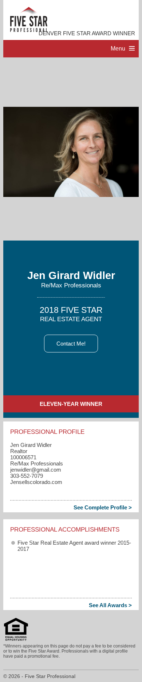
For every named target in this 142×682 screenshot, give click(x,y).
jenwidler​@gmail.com (35, 470)
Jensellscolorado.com (36, 482)
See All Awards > (110, 605)
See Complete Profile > (103, 507)
